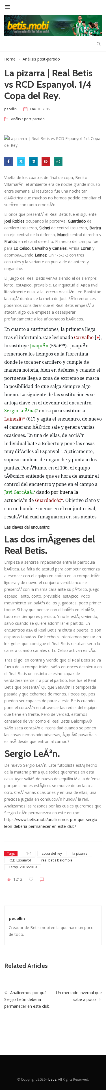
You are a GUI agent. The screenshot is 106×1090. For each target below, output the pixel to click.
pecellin (17, 918)
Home (10, 59)
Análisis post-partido (41, 59)
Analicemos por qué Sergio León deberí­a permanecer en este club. (27, 999)
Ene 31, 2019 (40, 109)
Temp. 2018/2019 (23, 867)
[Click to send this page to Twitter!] (21, 161)
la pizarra (80, 853)
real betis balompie (57, 860)
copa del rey (52, 853)
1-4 (28, 853)
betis (52, 1079)
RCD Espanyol (20, 860)
